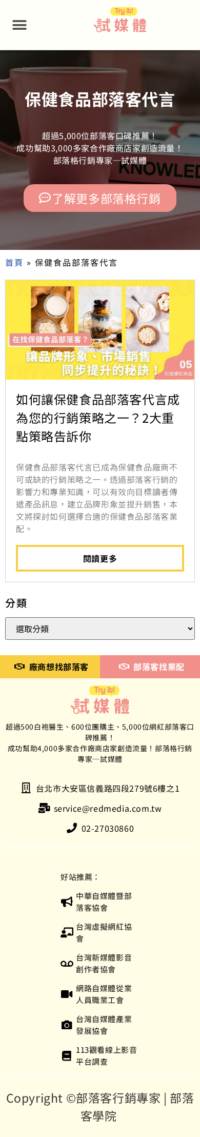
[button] (20, 24)
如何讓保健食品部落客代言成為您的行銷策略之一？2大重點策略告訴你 (98, 417)
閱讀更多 (100, 558)
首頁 (14, 262)
